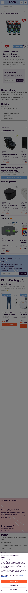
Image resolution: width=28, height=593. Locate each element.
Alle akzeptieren (14, 581)
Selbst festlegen (14, 585)
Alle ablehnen (14, 589)
